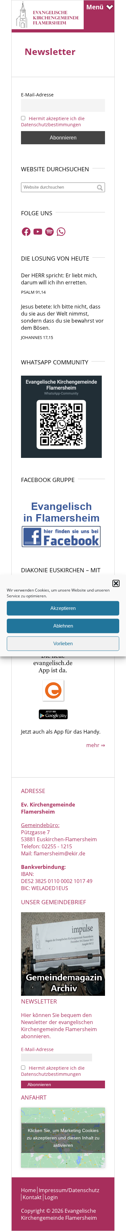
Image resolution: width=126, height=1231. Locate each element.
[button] (116, 583)
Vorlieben (63, 643)
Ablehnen (63, 626)
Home (28, 1190)
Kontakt (32, 1197)
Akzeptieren (63, 608)
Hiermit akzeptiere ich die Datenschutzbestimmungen (53, 121)
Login (51, 1197)
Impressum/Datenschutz (69, 1190)
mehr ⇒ (95, 745)
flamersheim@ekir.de (59, 853)
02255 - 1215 (57, 846)
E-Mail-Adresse (37, 95)
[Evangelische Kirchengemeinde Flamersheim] (48, 27)
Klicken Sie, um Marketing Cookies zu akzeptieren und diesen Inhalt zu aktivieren (63, 1137)
